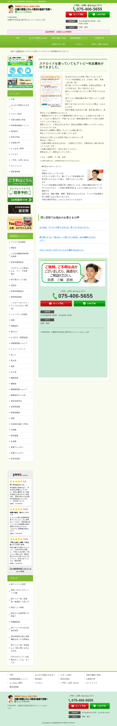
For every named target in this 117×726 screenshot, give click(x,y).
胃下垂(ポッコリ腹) (19, 280)
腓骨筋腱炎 (15, 413)
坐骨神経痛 (15, 407)
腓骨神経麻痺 (16, 297)
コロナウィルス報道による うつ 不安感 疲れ (20, 271)
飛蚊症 (13, 248)
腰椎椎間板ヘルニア (19, 389)
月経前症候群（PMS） (20, 424)
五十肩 (13, 372)
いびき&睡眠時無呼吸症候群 (20, 255)
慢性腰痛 (14, 436)
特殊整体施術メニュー (79, 38)
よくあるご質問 (17, 149)
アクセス (79, 44)
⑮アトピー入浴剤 (18, 584)
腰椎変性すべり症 (18, 395)
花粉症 (13, 285)
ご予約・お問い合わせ (99, 44)
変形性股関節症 (17, 291)
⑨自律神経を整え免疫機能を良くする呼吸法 (20, 637)
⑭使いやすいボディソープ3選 (20, 591)
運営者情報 (15, 172)
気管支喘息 (15, 459)
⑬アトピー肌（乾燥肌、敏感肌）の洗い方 (20, 600)
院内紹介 (14, 131)
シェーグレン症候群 (19, 314)
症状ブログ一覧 (58, 44)
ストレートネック (18, 349)
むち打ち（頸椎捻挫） (20, 337)
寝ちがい (14, 332)
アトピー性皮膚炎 (18, 242)
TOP (18, 38)
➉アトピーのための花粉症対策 (20, 629)
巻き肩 (13, 360)
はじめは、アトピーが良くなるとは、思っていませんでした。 (65, 227)
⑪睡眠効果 (15, 622)
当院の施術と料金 (58, 38)
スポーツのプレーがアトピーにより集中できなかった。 (62, 250)
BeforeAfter (15, 137)
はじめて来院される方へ (38, 39)
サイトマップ (16, 166)
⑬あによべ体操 (18, 607)
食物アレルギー (17, 447)
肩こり (13, 355)
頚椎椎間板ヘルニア (19, 343)
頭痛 (13, 320)
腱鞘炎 (13, 384)
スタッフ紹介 (16, 114)
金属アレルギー (17, 453)
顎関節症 (14, 326)
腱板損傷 (14, 378)
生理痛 (13, 430)
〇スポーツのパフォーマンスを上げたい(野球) (20, 306)
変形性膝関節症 (17, 262)
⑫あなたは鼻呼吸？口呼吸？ (20, 614)
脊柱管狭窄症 (16, 401)
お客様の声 (99, 38)
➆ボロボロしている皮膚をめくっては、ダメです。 (20, 659)
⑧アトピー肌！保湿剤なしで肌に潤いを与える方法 (20, 648)
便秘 (13, 418)
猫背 (13, 366)
